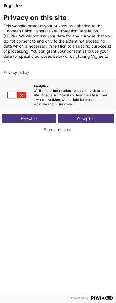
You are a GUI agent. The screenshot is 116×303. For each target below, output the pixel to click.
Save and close (58, 129)
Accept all (86, 118)
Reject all (29, 118)
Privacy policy (16, 72)
